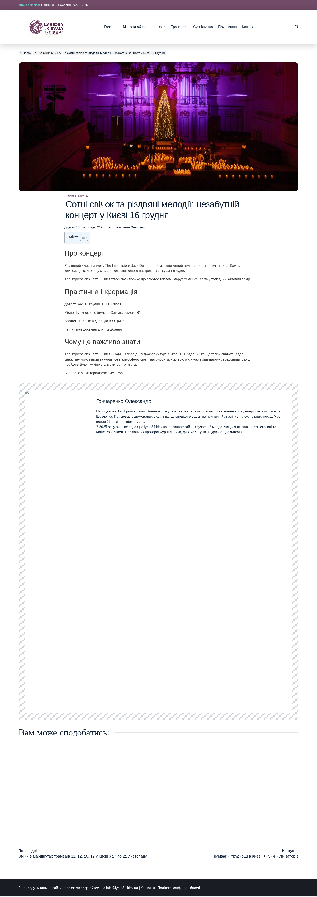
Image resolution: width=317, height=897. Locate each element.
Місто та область (136, 27)
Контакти (249, 27)
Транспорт (179, 27)
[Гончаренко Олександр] (58, 551)
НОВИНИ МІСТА (76, 196)
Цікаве (160, 27)
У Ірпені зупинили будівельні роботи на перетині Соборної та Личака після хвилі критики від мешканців (122, 834)
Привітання (227, 27)
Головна (111, 27)
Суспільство (203, 27)
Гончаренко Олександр (129, 227)
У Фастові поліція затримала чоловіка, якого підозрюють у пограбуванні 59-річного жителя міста (193, 834)
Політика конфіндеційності (178, 888)
